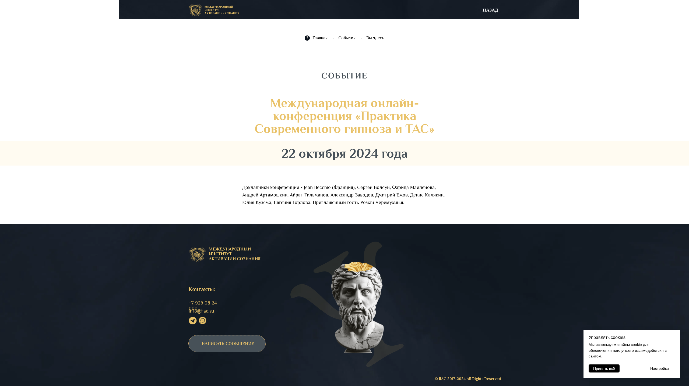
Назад (490, 9)
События (347, 37)
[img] (195, 10)
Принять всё (604, 368)
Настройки (659, 368)
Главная (320, 37)
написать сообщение (228, 343)
